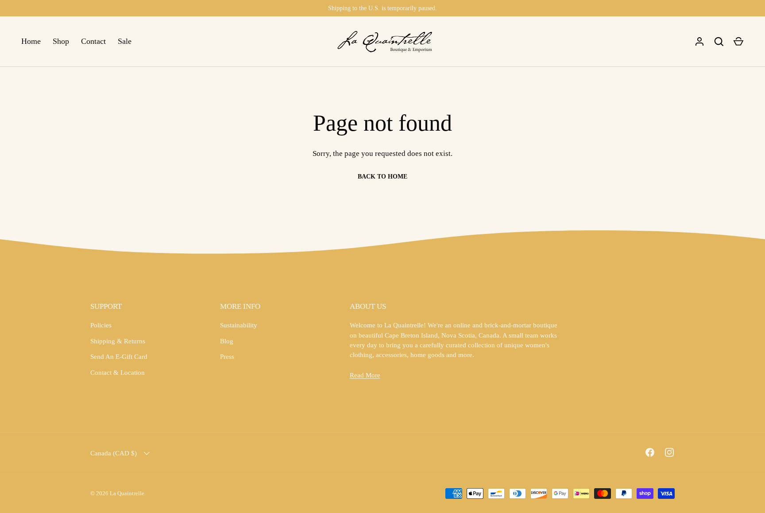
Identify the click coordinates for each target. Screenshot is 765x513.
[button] (738, 41)
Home (31, 41)
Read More (365, 375)
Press (227, 356)
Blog (226, 341)
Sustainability (238, 325)
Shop (61, 41)
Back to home (382, 176)
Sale (124, 41)
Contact (93, 41)
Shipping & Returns (117, 341)
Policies (101, 325)
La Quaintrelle (127, 493)
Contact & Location (117, 372)
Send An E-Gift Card (118, 356)
